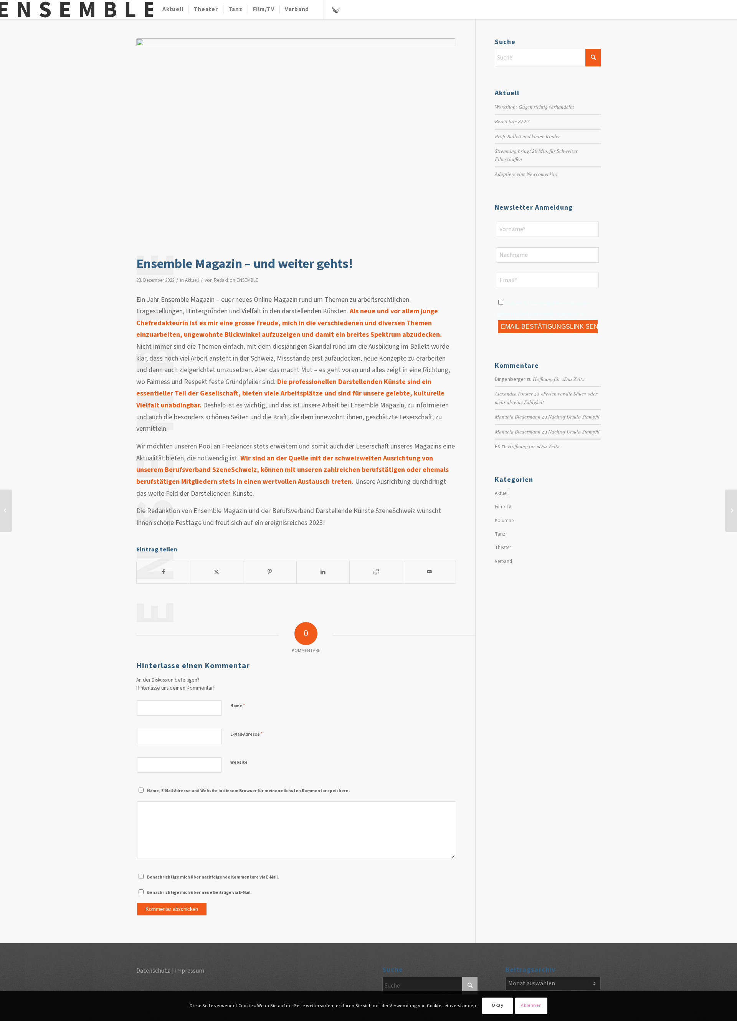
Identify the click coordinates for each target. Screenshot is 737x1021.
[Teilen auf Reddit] (376, 572)
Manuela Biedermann (517, 416)
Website (239, 762)
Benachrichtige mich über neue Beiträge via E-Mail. (199, 892)
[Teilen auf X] (216, 572)
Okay (497, 1006)
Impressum (189, 970)
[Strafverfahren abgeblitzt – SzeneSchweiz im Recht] (6, 511)
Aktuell (192, 280)
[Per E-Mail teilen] (429, 572)
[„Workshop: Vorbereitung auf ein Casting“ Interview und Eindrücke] (731, 511)
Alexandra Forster (514, 393)
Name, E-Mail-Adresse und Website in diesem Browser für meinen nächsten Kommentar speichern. (248, 791)
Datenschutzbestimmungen (558, 303)
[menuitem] (172, 9)
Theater (503, 547)
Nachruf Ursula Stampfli (574, 416)
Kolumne (504, 520)
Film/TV (503, 506)
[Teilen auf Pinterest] (269, 572)
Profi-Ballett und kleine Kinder (527, 136)
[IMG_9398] (296, 145)
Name (237, 705)
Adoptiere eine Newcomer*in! (526, 173)
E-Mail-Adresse (246, 734)
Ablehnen (531, 1006)
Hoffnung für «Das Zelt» (559, 378)
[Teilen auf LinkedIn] (323, 572)
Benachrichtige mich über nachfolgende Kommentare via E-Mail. (213, 877)
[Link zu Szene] (336, 9)
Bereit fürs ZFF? (512, 121)
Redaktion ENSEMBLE (236, 280)
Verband (503, 561)
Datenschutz (153, 970)
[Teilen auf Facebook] (163, 572)
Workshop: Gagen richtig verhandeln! (535, 106)
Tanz (500, 534)
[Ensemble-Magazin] (76, 9)
